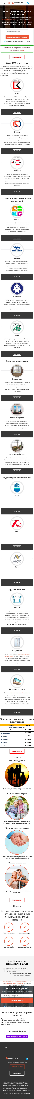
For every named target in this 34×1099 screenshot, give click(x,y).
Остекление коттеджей (16, 982)
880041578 (18, 3)
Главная (5, 982)
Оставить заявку (17, 1067)
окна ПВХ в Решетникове (20, 611)
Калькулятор (17, 57)
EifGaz (5, 1047)
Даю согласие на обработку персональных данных (18, 41)
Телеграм (21, 50)
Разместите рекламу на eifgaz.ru (17, 1037)
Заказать (17, 112)
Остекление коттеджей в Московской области (17, 982)
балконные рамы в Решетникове (20, 693)
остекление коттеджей (9, 19)
